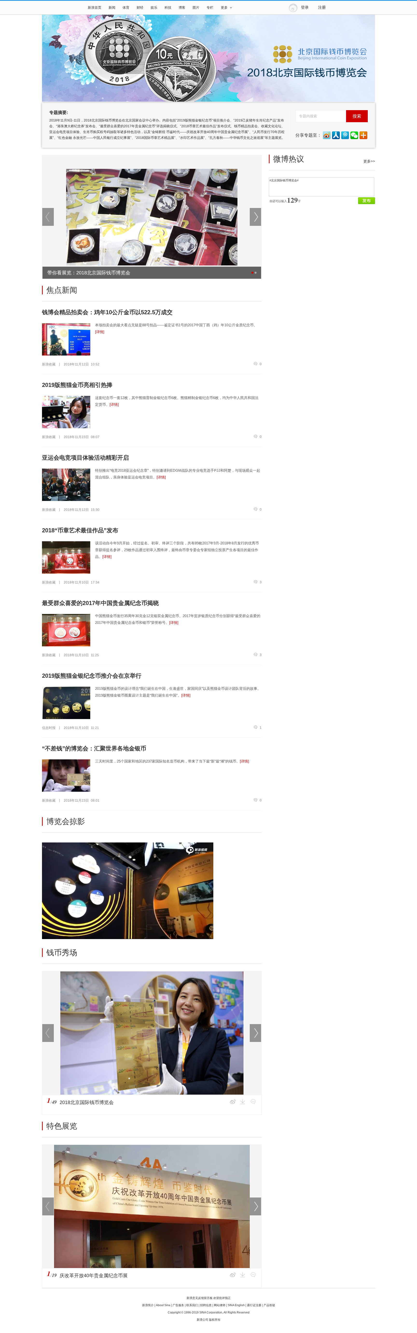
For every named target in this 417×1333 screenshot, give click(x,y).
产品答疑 (269, 1305)
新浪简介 (148, 1305)
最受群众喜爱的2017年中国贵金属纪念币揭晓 (100, 603)
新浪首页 (94, 7)
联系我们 (192, 1305)
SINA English (236, 1305)
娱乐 (154, 7)
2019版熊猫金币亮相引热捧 (77, 385)
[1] (252, 273)
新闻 (112, 7)
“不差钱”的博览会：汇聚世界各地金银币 (94, 748)
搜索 (357, 116)
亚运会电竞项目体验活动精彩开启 (85, 457)
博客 (182, 7)
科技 (168, 7)
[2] (256, 273)
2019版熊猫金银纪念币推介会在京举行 (91, 675)
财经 (140, 7)
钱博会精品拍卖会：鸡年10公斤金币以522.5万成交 (107, 312)
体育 (126, 7)
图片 (196, 7)
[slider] (187, 933)
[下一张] (255, 217)
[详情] (99, 332)
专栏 (210, 7)
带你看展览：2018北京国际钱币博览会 (88, 272)
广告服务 (178, 1305)
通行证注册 (254, 1305)
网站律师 (219, 1305)
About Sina (163, 1305)
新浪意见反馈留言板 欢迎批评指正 (209, 1298)
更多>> (369, 161)
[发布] (366, 200)
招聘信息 (206, 1305)
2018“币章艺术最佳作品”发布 (80, 530)
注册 (322, 7)
